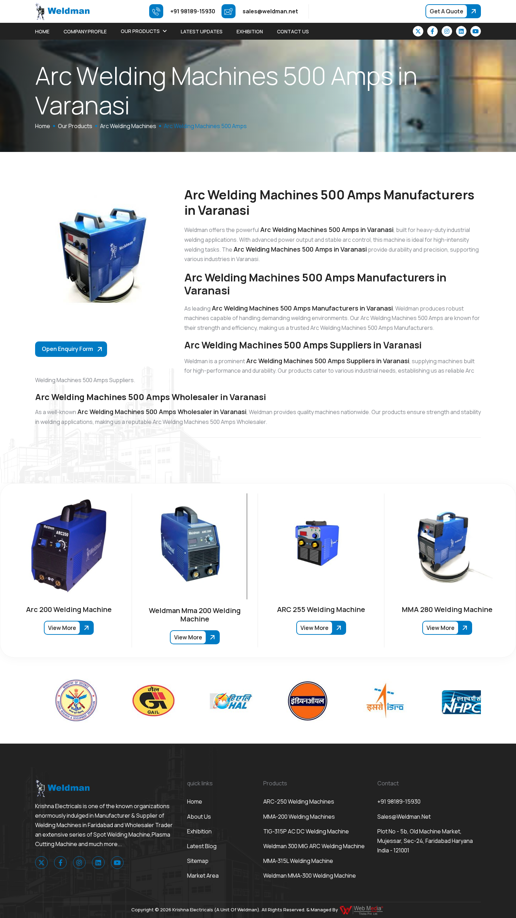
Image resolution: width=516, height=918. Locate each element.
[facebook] (432, 31)
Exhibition (250, 31)
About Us (199, 816)
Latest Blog (202, 846)
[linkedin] (461, 31)
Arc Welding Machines (128, 126)
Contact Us (293, 31)
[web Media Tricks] (362, 909)
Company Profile (85, 31)
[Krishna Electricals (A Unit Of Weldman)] (62, 11)
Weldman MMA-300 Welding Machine (309, 875)
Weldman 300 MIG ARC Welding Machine (314, 846)
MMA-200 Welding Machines (299, 816)
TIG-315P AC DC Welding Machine (306, 831)
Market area (203, 875)
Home (42, 31)
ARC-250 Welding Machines (298, 801)
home (42, 126)
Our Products (140, 31)
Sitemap (198, 861)
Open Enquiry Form (67, 349)
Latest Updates (202, 31)
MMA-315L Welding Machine (298, 861)
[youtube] (475, 31)
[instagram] (447, 31)
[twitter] (418, 31)
